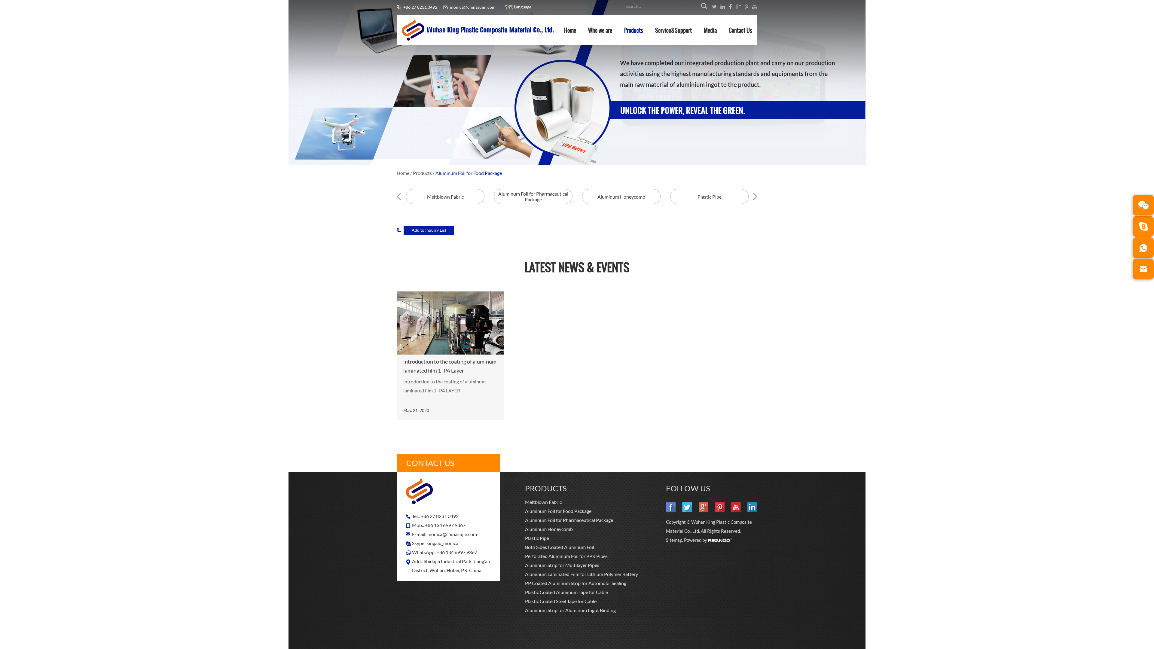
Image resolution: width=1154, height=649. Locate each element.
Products (633, 30)
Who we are (600, 30)
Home (570, 30)
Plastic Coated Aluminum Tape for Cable (566, 592)
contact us (430, 463)
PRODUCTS (546, 488)
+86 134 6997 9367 (457, 552)
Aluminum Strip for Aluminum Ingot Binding (570, 610)
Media (710, 30)
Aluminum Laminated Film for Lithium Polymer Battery (581, 574)
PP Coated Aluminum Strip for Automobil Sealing (575, 583)
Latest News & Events (577, 267)
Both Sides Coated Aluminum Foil (559, 547)
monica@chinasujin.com (473, 7)
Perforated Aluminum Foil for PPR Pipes (566, 556)
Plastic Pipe (537, 538)
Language (522, 6)
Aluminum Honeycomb (549, 529)
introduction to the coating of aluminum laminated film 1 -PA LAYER (444, 386)
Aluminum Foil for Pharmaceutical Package (569, 520)
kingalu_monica (442, 543)
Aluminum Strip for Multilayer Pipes (562, 565)
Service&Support (673, 30)
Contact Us (740, 30)
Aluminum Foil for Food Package (468, 173)
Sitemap (674, 540)
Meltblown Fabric (543, 502)
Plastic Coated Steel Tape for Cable (561, 601)
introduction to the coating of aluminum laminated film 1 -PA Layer (449, 366)
